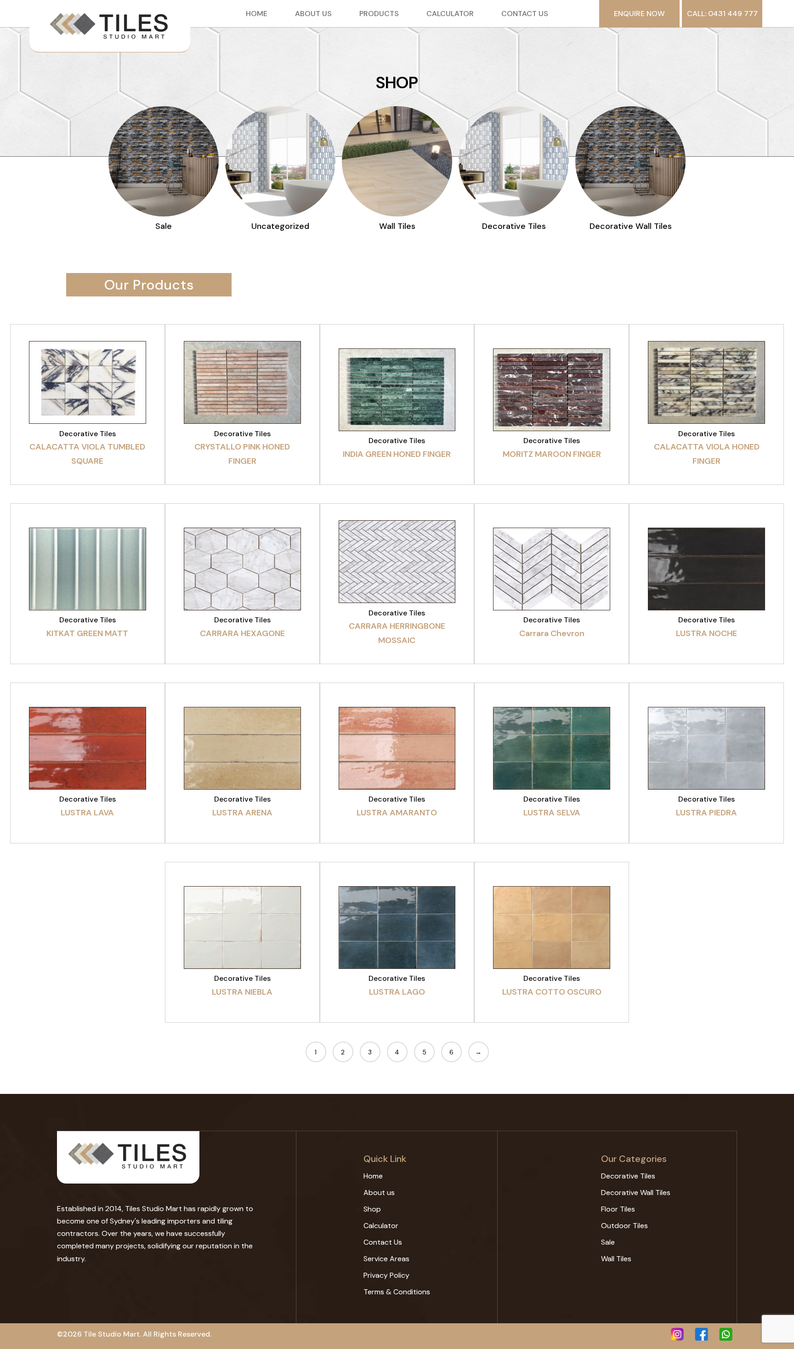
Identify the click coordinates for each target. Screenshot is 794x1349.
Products (379, 14)
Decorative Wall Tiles (635, 1192)
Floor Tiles (618, 1209)
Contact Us (524, 14)
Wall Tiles (616, 1259)
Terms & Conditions (396, 1292)
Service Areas (386, 1259)
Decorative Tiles (628, 1176)
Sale (608, 1242)
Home (256, 14)
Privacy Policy (386, 1275)
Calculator (450, 14)
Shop (372, 1209)
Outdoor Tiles (624, 1225)
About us (313, 14)
